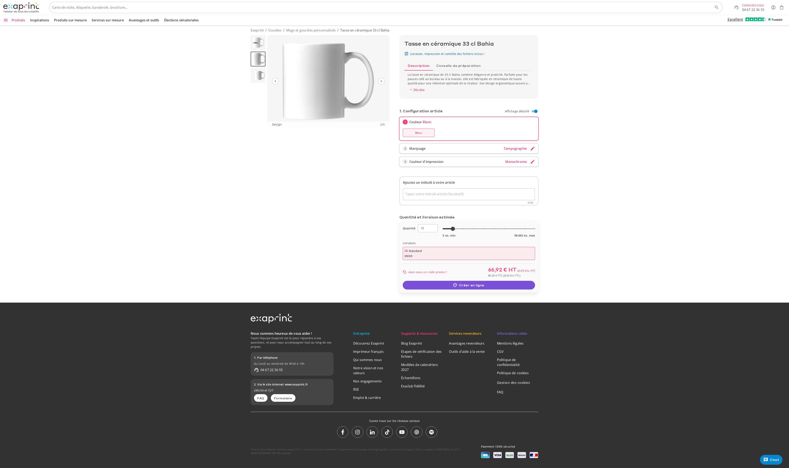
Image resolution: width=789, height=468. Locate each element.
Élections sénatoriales (181, 20)
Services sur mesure (108, 20)
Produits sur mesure (70, 20)
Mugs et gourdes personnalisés (311, 30)
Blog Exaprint (411, 343)
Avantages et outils (144, 20)
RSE (356, 389)
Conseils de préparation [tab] (458, 65)
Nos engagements (367, 381)
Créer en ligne (471, 285)
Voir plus (418, 89)
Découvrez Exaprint (368, 343)
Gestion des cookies (513, 382)
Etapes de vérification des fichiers (421, 354)
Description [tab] (419, 65)
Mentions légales (510, 343)
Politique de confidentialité (508, 362)
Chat (774, 460)
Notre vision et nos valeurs (368, 370)
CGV (500, 351)
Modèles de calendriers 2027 (419, 367)
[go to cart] (781, 7)
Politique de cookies (513, 373)
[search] (717, 7)
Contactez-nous (753, 5)
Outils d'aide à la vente (467, 351)
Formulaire (283, 398)
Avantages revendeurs (466, 343)
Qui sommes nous (367, 360)
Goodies (274, 30)
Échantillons (410, 378)
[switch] (535, 111)
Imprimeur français (368, 351)
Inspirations (39, 20)
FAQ (260, 398)
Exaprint (257, 30)
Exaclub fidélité (413, 386)
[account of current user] (773, 7)
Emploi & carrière (367, 397)
